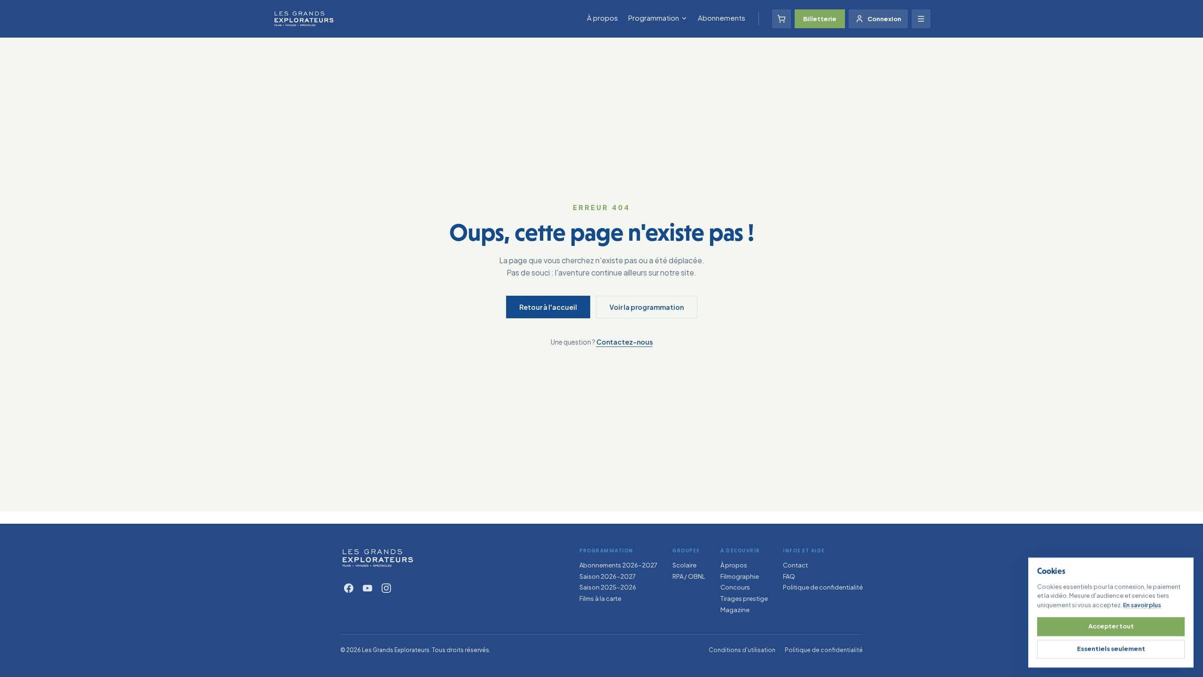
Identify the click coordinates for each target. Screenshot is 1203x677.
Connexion (884, 19)
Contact (795, 565)
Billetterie (819, 19)
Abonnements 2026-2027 (618, 565)
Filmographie (739, 576)
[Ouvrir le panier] (781, 18)
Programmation (653, 17)
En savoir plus (1142, 604)
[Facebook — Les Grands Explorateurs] (348, 588)
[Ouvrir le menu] (921, 18)
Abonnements (721, 17)
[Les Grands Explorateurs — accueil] (377, 558)
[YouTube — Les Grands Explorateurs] (367, 588)
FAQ (789, 576)
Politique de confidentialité (823, 587)
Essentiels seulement (1111, 649)
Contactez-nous (624, 342)
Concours (735, 587)
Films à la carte (600, 598)
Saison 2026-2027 (607, 576)
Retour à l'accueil (548, 307)
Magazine (735, 610)
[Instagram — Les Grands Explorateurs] (386, 588)
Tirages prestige (744, 598)
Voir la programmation (646, 307)
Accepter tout (1111, 626)
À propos (602, 17)
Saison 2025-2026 (607, 587)
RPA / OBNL (688, 576)
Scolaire (684, 565)
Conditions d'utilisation (742, 649)
